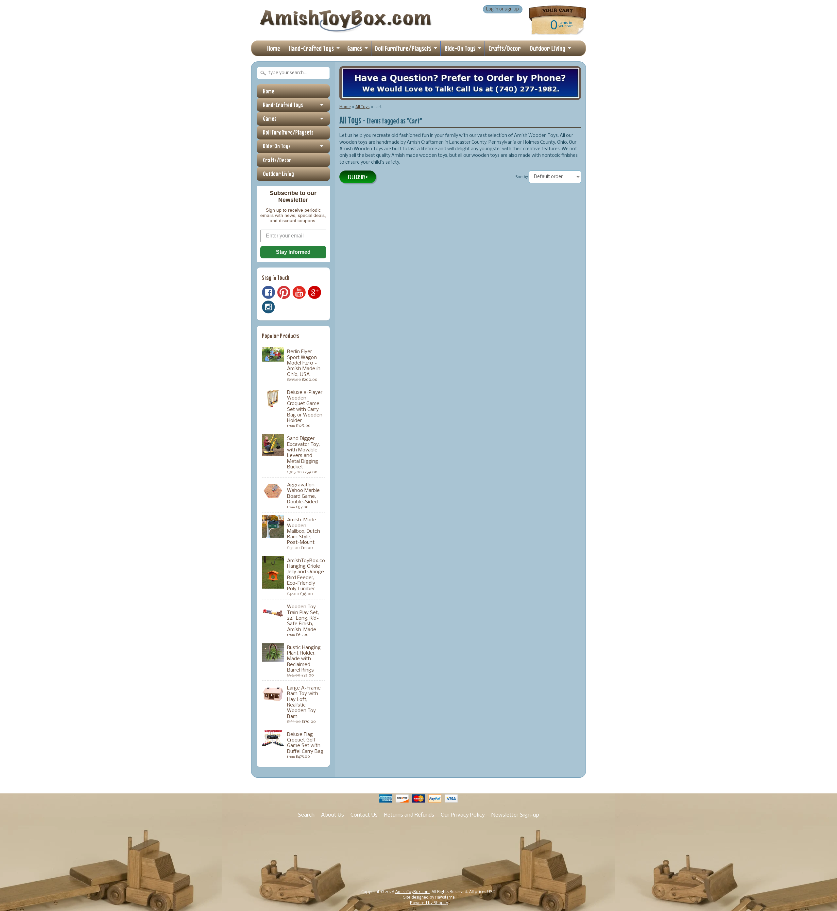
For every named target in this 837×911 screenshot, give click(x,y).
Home (273, 48)
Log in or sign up (502, 9)
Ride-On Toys (460, 48)
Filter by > (358, 177)
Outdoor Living (547, 48)
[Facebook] (268, 292)
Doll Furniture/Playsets (403, 48)
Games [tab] (270, 118)
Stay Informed (293, 252)
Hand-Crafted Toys (311, 48)
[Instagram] (268, 307)
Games (354, 48)
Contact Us (364, 815)
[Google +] (314, 292)
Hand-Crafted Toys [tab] (283, 104)
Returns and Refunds (409, 815)
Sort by (522, 177)
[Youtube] (299, 292)
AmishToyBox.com (412, 892)
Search (306, 815)
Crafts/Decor (504, 48)
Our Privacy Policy (463, 815)
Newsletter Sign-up (515, 815)
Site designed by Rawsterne (429, 898)
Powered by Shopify (429, 903)
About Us (332, 815)
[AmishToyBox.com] (345, 30)
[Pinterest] (283, 292)
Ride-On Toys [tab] (277, 146)
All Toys (362, 107)
